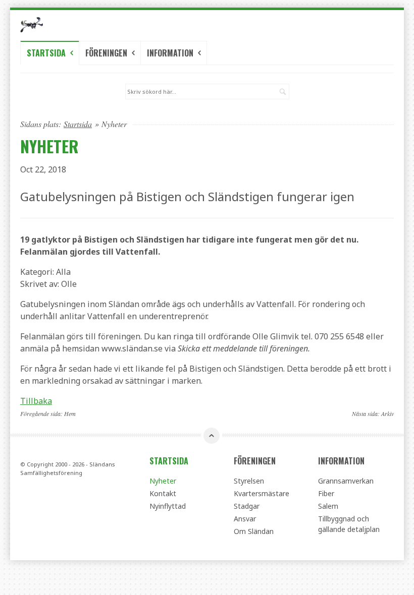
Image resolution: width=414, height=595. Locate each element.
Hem (70, 413)
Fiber (326, 493)
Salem (328, 506)
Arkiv (387, 413)
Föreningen (107, 53)
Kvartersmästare (261, 493)
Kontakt (162, 493)
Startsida (47, 53)
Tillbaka (36, 400)
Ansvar (245, 518)
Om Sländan (254, 531)
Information (171, 53)
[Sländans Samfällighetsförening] (77, 24)
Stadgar (247, 506)
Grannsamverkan (346, 481)
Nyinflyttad (167, 506)
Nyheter (162, 481)
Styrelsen (249, 481)
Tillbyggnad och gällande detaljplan (349, 524)
